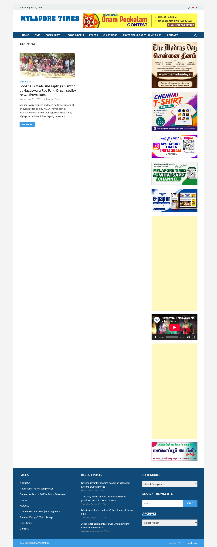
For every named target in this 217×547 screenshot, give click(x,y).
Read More (27, 124)
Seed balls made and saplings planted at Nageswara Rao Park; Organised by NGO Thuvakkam (48, 90)
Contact (172, 35)
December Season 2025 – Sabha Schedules (43, 494)
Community (53, 35)
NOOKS (24, 505)
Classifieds (110, 35)
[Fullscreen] (193, 337)
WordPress (182, 543)
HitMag (194, 543)
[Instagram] (188, 7)
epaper (93, 35)
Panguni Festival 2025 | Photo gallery (40, 511)
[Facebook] (196, 7)
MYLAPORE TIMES (41, 543)
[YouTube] (193, 7)
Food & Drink (76, 35)
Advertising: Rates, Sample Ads (142, 35)
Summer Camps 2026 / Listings (36, 517)
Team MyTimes (53, 99)
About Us (25, 482)
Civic (37, 35)
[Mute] (188, 337)
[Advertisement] (174, 263)
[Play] (155, 337)
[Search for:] (169, 503)
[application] (174, 327)
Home (25, 35)
